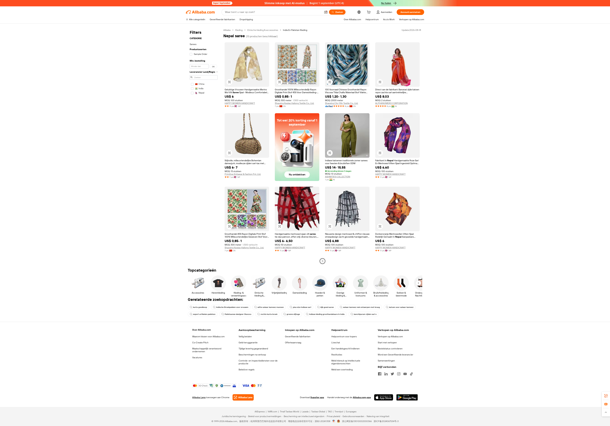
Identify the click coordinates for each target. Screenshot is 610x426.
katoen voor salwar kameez (401, 307)
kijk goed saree (327, 307)
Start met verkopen (387, 342)
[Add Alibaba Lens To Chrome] (243, 397)
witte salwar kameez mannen (271, 307)
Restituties (336, 354)
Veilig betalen (245, 336)
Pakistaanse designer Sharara (238, 314)
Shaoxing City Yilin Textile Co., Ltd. (341, 103)
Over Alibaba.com (201, 330)
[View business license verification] (333, 421)
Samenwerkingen (386, 360)
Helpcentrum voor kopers (344, 336)
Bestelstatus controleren (390, 348)
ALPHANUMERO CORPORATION (391, 103)
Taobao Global (318, 411)
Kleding (239, 30)
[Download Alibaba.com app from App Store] (383, 397)
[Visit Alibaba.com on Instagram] (399, 374)
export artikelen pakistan (204, 314)
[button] (326, 12)
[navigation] (204, 146)
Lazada (305, 411)
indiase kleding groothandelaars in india (327, 314)
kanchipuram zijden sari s (365, 314)
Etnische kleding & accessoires (262, 30)
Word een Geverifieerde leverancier (395, 354)
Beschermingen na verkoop (252, 354)
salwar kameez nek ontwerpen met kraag (361, 307)
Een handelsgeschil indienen (345, 348)
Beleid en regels (246, 369)
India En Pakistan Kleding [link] (295, 30)
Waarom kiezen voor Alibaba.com (208, 336)
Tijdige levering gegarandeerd (253, 348)
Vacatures (197, 357)
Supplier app (317, 397)
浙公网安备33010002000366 (357, 421)
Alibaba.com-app (362, 397)
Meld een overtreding (342, 369)
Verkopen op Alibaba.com (390, 336)
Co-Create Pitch (200, 342)
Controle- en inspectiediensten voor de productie (258, 362)
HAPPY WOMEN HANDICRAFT (240, 103)
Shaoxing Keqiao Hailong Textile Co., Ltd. (294, 103)
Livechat (335, 342)
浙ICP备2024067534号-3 (386, 421)
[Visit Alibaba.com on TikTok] (411, 374)
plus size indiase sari (302, 307)
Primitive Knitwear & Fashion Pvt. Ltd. (243, 174)
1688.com (272, 411)
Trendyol (339, 411)
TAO (330, 411)
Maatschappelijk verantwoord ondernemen (206, 350)
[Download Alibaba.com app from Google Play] (407, 397)
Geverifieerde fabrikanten (297, 336)
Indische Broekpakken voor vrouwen (232, 307)
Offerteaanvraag (293, 342)
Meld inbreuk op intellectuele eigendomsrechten (345, 362)
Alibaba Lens (199, 397)
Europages (351, 411)
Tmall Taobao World (289, 411)
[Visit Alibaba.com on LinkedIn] (386, 374)
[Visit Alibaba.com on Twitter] (392, 374)
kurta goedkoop (200, 307)
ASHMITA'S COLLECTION (337, 176)
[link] (606, 396)
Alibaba (226, 30)
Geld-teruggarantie (248, 342)
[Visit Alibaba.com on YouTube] (405, 374)
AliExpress (260, 411)
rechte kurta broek (269, 314)
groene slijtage (293, 314)
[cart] (369, 12)
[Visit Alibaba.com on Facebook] (380, 374)
